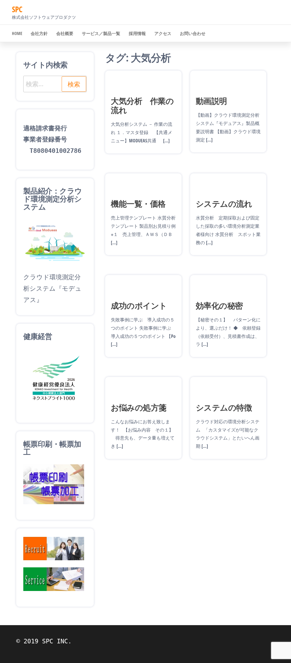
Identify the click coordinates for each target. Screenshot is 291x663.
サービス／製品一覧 (101, 33)
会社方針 (39, 33)
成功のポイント (139, 305)
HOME (17, 33)
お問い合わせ (192, 33)
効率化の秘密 (219, 305)
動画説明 (211, 100)
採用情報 (137, 33)
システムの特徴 (224, 407)
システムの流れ (224, 203)
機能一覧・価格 (138, 203)
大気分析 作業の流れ (142, 105)
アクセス (162, 33)
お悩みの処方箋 (138, 407)
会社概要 (64, 33)
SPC (17, 9)
